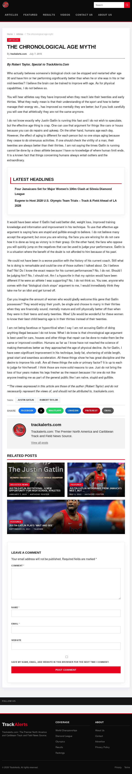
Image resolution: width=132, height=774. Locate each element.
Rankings (60, 752)
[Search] (127, 5)
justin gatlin (26, 400)
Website (16, 640)
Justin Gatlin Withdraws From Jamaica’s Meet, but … (95, 489)
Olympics (60, 741)
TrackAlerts (14, 767)
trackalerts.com (18, 53)
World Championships (66, 730)
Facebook (27, 410)
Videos (65, 14)
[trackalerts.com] (19, 430)
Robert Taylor (49, 400)
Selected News (19, 485)
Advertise (100, 741)
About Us (105, 14)
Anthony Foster (39, 494)
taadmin (38, 529)
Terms (127, 767)
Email (107, 410)
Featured (30, 14)
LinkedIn (73, 410)
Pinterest (91, 410)
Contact (99, 736)
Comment (17, 565)
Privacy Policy (102, 747)
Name (15, 607)
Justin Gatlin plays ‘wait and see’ (31, 525)
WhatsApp (55, 410)
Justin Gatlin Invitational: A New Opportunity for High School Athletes (34, 489)
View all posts (39, 442)
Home (10, 33)
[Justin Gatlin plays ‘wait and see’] (66, 517)
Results (49, 14)
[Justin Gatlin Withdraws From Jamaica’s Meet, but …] (96, 480)
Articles (11, 14)
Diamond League (64, 736)
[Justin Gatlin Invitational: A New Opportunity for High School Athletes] (36, 480)
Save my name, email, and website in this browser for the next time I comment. (60, 661)
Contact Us (84, 14)
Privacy (118, 767)
